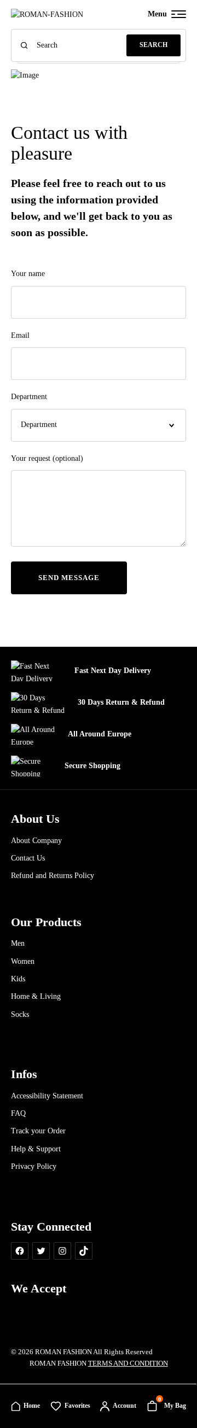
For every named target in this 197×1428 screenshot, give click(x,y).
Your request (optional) (47, 458)
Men (18, 943)
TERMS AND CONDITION (128, 1363)
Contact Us (28, 858)
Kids (18, 979)
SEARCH (153, 45)
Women (22, 961)
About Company (36, 840)
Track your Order (38, 1131)
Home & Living (36, 996)
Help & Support (36, 1149)
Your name (28, 274)
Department (29, 397)
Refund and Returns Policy (52, 875)
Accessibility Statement (47, 1096)
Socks (20, 1014)
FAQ (18, 1113)
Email (20, 335)
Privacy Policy (33, 1166)
